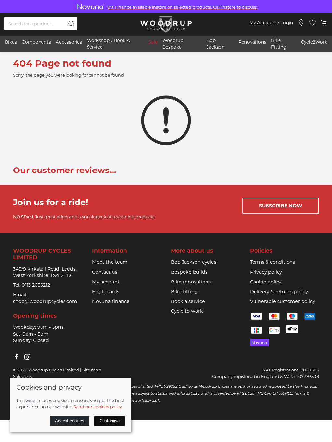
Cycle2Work (314, 42)
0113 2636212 (36, 285)
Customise (110, 420)
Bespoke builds (189, 272)
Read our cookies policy (97, 406)
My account (106, 282)
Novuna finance (111, 301)
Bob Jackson (216, 44)
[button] (312, 23)
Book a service (188, 301)
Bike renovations (191, 282)
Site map (91, 369)
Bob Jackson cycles (193, 262)
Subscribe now (280, 206)
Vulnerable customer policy (282, 301)
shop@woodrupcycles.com (45, 301)
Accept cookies (69, 420)
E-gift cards (105, 291)
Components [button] (36, 42)
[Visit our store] (301, 23)
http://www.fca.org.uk (139, 400)
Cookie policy (265, 282)
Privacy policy (266, 272)
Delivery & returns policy (279, 291)
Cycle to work (187, 311)
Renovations (252, 42)
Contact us (104, 272)
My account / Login (271, 22)
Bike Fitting (278, 44)
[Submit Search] (71, 23)
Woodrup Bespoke (172, 44)
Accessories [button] (69, 42)
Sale (153, 42)
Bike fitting (184, 291)
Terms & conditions (272, 262)
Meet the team (109, 262)
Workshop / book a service (108, 44)
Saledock (22, 376)
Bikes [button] (11, 42)
